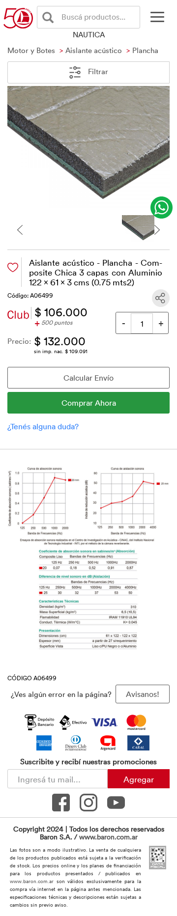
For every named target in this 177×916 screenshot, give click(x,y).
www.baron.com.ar (108, 836)
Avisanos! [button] (142, 694)
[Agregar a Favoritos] (12, 267)
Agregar (138, 779)
